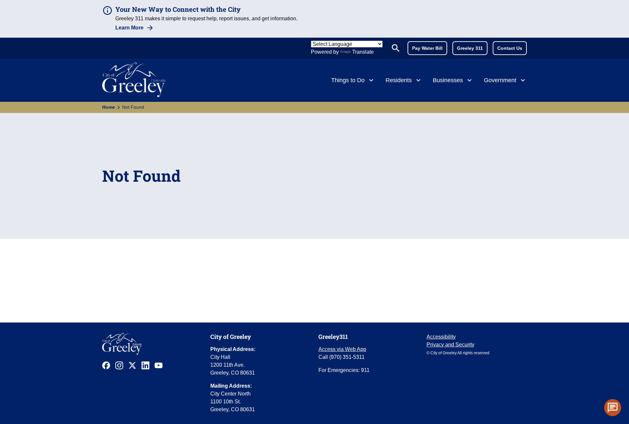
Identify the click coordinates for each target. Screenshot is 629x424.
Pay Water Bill (427, 48)
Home (108, 107)
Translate (363, 52)
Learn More (129, 27)
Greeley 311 (470, 48)
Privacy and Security (450, 344)
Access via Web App (342, 349)
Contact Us (509, 48)
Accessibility (441, 337)
